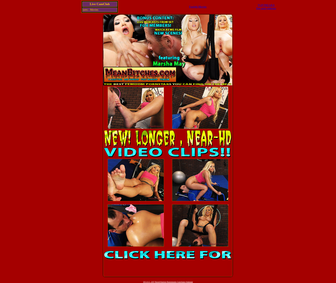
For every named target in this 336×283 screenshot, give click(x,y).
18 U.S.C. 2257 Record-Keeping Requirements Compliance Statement (168, 282)
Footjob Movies (197, 6)
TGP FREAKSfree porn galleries (266, 7)
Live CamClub (100, 4)
